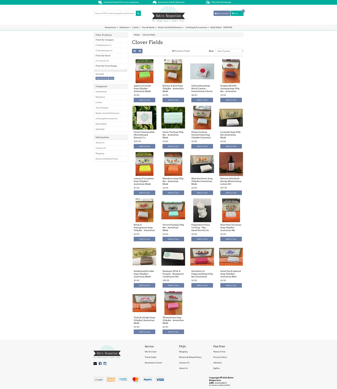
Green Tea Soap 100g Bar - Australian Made (173, 135)
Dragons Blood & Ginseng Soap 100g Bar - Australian (229, 88)
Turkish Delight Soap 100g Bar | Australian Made (144, 320)
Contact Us (101, 148)
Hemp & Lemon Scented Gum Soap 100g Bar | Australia (201, 135)
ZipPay (216, 368)
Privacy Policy (220, 357)
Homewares (111, 27)
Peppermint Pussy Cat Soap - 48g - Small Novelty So (200, 228)
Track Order (150, 357)
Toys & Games (148, 27)
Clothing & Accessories (196, 27)
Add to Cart (144, 100)
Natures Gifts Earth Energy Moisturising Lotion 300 (230, 181)
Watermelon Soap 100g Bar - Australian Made (173, 320)
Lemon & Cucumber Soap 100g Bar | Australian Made (144, 181)
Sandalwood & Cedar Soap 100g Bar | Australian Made (144, 274)
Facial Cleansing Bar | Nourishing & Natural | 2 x (144, 135)
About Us (100, 143)
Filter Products (104, 35)
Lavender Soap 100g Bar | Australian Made (230, 135)
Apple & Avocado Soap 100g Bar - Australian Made (142, 88)
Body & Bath (216, 27)
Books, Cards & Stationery (170, 27)
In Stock (103, 61)
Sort (211, 51)
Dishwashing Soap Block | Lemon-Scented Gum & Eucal (201, 88)
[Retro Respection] (168, 13)
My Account (151, 352)
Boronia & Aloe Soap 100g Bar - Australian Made (173, 88)
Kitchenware (105, 50)
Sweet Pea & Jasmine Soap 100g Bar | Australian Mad (230, 274)
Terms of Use (219, 352)
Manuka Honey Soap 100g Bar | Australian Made (202, 181)
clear (111, 78)
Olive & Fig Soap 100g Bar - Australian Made (173, 228)
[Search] (138, 13)
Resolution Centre (153, 363)
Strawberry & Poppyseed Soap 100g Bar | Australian (202, 274)
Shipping (100, 153)
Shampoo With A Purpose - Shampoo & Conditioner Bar (173, 274)
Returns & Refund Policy (107, 159)
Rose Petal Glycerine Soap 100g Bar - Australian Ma (230, 228)
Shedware (124, 27)
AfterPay (217, 363)
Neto (228, 385)
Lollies (135, 27)
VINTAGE (227, 27)
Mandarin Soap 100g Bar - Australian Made (173, 181)
